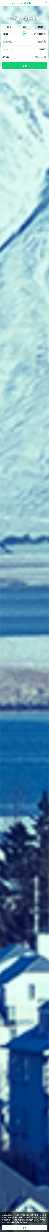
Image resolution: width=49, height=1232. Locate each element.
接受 (24, 1228)
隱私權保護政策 (21, 1222)
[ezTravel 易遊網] (24, 3)
